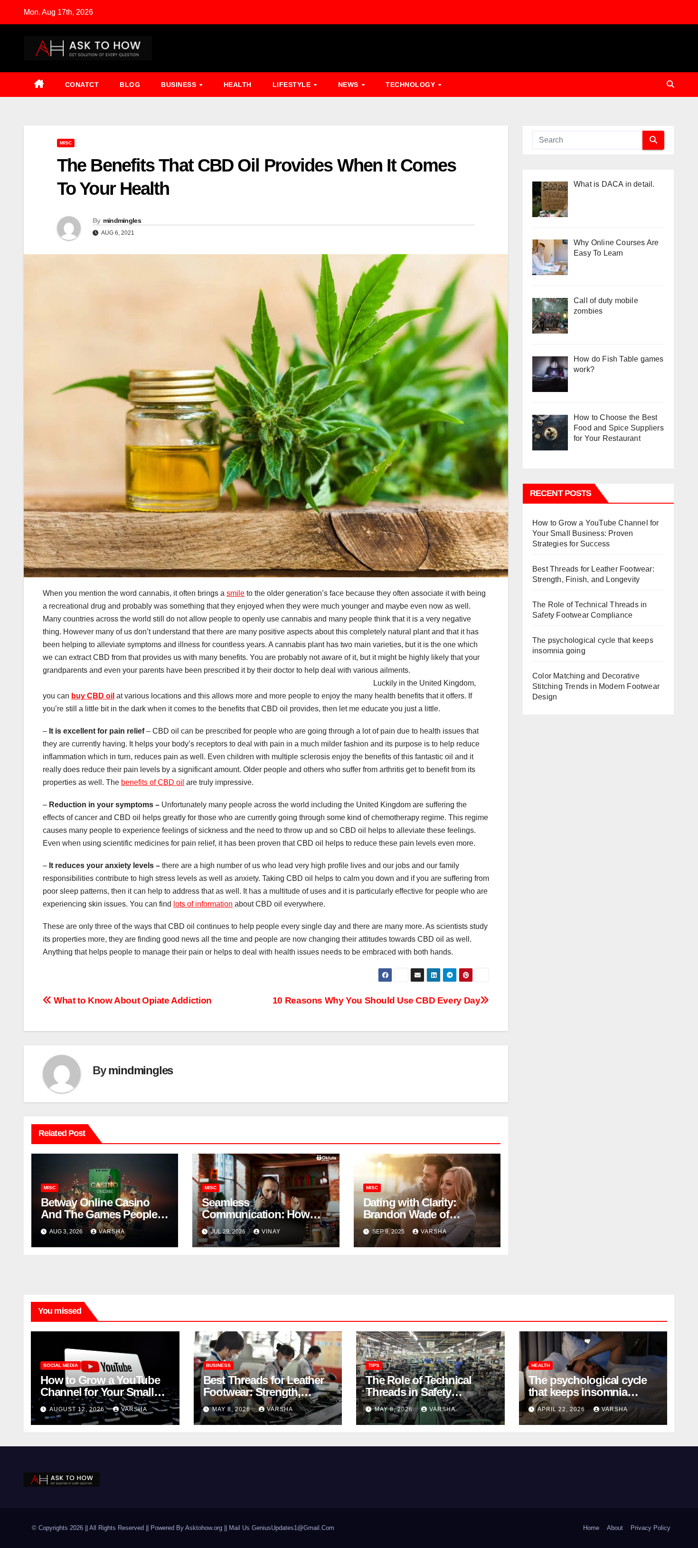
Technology (411, 84)
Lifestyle (293, 84)
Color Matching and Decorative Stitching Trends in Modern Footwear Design (596, 686)
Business (179, 84)
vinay (271, 1231)
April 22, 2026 (562, 1409)
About (615, 1527)
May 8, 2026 (232, 1409)
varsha (112, 1231)
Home (591, 1527)
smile (235, 593)
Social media (60, 1365)
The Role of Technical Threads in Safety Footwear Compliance (419, 1392)
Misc (66, 142)
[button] (670, 84)
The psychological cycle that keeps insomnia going (587, 1392)
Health (238, 84)
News (349, 84)
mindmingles (122, 220)
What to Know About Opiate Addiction (132, 1000)
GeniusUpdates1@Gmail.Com (293, 1527)
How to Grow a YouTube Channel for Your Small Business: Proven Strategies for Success (595, 533)
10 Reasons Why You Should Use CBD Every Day (377, 1000)
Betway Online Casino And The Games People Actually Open (99, 1214)
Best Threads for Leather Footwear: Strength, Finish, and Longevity (263, 1392)
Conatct (82, 84)
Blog (130, 84)
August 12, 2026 (77, 1409)
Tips (373, 1365)
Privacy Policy (650, 1527)
